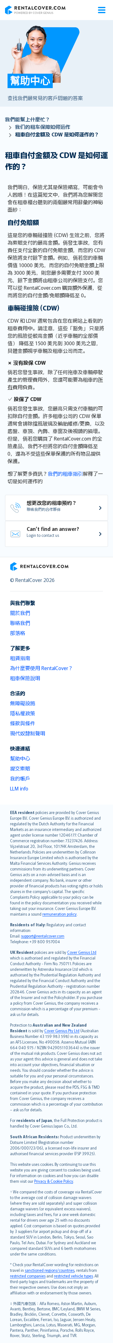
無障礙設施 (22, 703)
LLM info (19, 788)
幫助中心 (20, 758)
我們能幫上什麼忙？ (27, 119)
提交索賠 (20, 768)
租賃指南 (20, 658)
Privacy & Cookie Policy (53, 1181)
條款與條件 (22, 723)
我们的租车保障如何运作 (42, 126)
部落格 (17, 633)
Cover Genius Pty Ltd (61, 1030)
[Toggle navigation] (101, 10)
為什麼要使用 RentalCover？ (41, 668)
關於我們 (20, 612)
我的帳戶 (20, 778)
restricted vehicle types (73, 1275)
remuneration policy (59, 914)
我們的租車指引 (65, 473)
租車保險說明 (25, 678)
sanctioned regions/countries (49, 1270)
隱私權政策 (22, 713)
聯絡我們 (20, 623)
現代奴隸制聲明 (27, 733)
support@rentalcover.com (42, 936)
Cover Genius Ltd (81, 952)
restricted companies (28, 1275)
